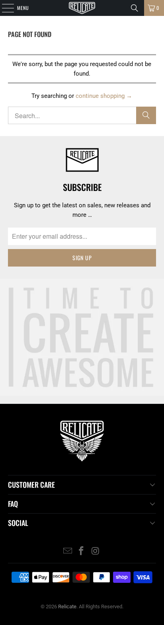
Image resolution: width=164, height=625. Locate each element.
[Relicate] (82, 8)
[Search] (134, 8)
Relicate (67, 606)
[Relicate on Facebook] (82, 551)
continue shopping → (104, 95)
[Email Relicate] (68, 551)
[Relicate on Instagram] (96, 551)
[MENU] (3, 8)
